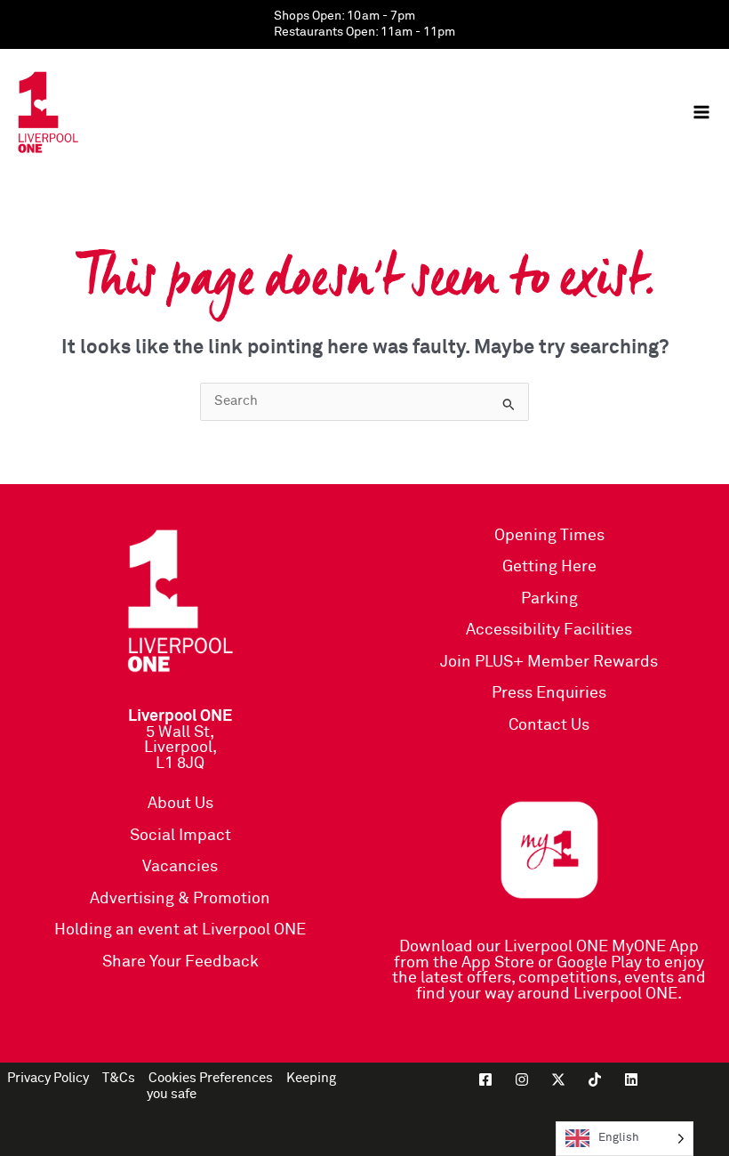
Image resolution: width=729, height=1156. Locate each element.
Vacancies (180, 867)
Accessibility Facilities (549, 630)
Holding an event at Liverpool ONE (180, 930)
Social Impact (180, 836)
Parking (549, 599)
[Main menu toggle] (701, 112)
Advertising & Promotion (180, 899)
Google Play (599, 963)
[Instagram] (522, 1079)
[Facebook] (485, 1079)
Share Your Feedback (180, 962)
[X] (558, 1079)
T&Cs (118, 1078)
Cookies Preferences (210, 1078)
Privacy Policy (48, 1078)
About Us (180, 804)
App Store (497, 963)
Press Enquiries (549, 693)
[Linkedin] (631, 1079)
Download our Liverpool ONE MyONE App (549, 947)
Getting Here (549, 567)
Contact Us (549, 725)
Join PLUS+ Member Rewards (549, 662)
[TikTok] (595, 1079)
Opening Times (549, 536)
